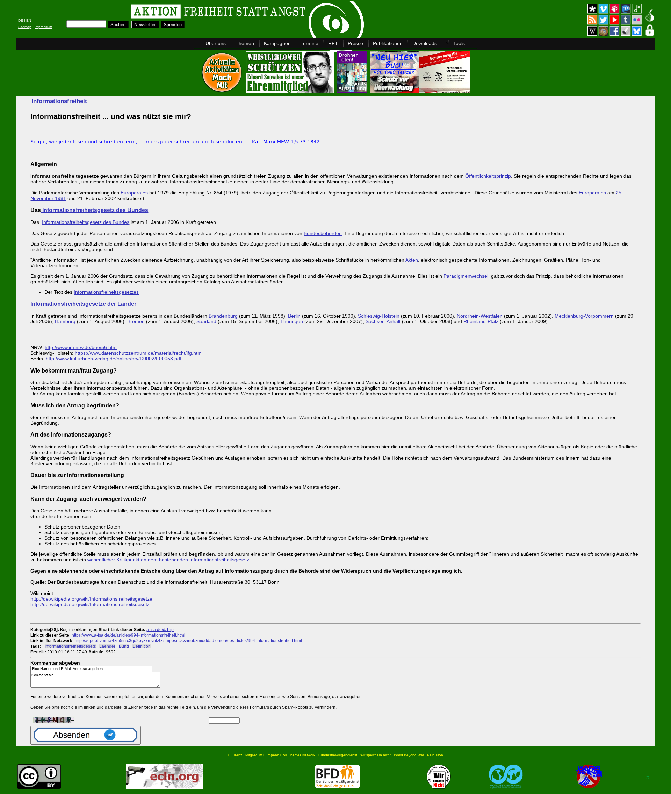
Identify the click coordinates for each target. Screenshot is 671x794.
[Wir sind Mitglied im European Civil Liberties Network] (164, 787)
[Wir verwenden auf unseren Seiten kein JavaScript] (589, 787)
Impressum (43, 27)
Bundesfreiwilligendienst (337, 755)
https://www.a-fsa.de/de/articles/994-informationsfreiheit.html (128, 635)
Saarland (206, 321)
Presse (355, 43)
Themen (245, 43)
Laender (107, 646)
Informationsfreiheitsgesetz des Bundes (94, 210)
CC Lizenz (234, 755)
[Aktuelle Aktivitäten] (222, 91)
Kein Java (435, 755)
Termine (309, 43)
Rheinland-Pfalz (480, 321)
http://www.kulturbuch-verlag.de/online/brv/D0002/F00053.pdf (113, 358)
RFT (333, 43)
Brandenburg (223, 316)
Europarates (134, 193)
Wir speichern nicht (375, 755)
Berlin (294, 316)
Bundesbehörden (323, 233)
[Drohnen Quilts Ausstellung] (352, 91)
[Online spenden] (173, 26)
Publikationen (388, 43)
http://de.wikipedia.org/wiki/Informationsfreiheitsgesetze (91, 599)
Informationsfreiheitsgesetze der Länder (83, 303)
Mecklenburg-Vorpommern (584, 316)
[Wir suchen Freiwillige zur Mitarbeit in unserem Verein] (337, 787)
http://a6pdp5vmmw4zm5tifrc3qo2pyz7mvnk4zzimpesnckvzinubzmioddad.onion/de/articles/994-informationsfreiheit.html (188, 640)
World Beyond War (409, 755)
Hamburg (65, 321)
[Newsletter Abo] (145, 26)
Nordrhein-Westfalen (480, 316)
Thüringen (291, 321)
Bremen (136, 321)
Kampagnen (277, 43)
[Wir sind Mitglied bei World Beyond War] (506, 787)
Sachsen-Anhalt (383, 321)
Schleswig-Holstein (378, 316)
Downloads (424, 43)
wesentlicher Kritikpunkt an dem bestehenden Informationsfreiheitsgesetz (168, 559)
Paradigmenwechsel (465, 276)
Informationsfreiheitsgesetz (70, 646)
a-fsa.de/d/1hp (160, 629)
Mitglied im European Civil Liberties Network (280, 755)
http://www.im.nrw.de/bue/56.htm (81, 347)
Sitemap (24, 27)
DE (20, 20)
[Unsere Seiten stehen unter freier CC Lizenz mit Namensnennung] (39, 787)
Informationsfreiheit (59, 101)
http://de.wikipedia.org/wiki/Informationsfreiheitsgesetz (90, 604)
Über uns (215, 43)
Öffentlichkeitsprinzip (488, 176)
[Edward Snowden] (290, 91)
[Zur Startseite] (104, 12)
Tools (459, 43)
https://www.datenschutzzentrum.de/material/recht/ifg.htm (138, 353)
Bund (124, 646)
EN (28, 20)
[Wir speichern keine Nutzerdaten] (438, 787)
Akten (411, 260)
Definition (141, 646)
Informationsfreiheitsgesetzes (106, 292)
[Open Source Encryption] (420, 91)
